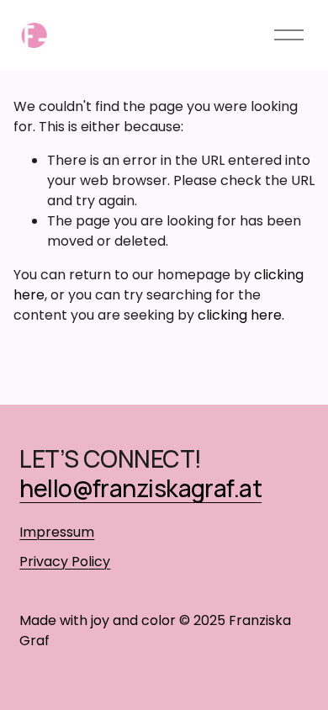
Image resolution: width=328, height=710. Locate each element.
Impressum (56, 532)
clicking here (240, 315)
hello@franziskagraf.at (140, 487)
